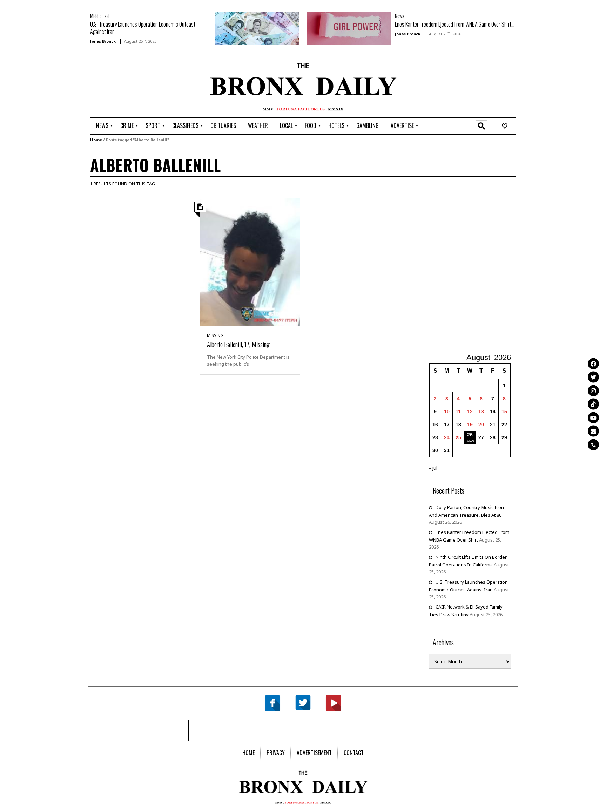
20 (481, 424)
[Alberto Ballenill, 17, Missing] (250, 261)
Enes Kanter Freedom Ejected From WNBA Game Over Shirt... (454, 24)
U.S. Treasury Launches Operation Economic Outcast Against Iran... (142, 28)
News (399, 15)
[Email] (593, 431)
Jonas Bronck (103, 41)
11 (458, 411)
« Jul (433, 468)
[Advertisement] (131, 84)
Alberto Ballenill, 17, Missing (238, 344)
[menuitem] (102, 126)
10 (447, 411)
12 (470, 411)
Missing (215, 335)
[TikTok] (593, 404)
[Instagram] (593, 390)
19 (470, 424)
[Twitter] (593, 377)
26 (470, 434)
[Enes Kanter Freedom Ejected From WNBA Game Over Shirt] (349, 28)
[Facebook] (593, 363)
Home (96, 139)
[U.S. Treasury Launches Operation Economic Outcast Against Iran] (257, 28)
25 (458, 437)
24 (447, 437)
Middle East (100, 15)
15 (504, 411)
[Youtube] (593, 417)
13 (481, 411)
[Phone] (593, 444)
